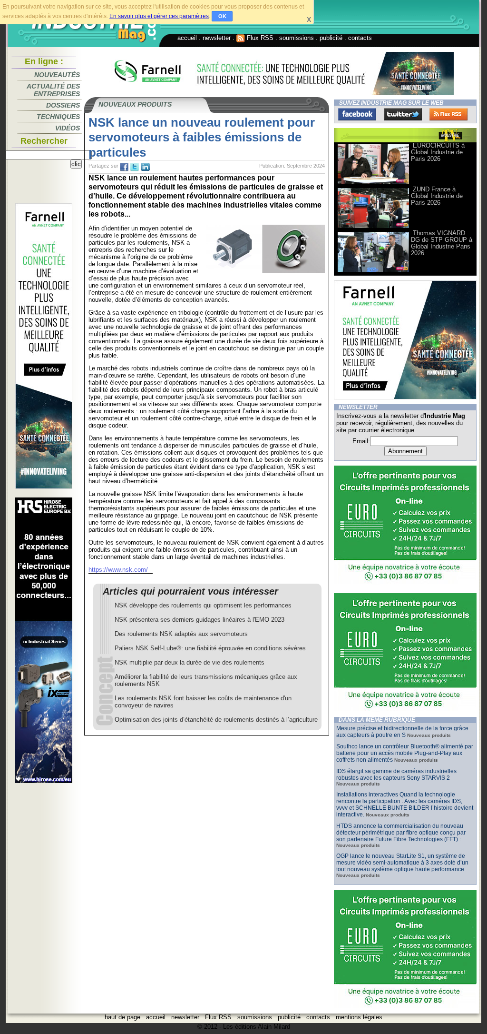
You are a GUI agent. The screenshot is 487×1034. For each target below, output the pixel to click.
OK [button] (222, 16)
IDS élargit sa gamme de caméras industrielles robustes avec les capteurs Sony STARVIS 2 (396, 774)
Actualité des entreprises (53, 90)
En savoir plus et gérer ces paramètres (159, 16)
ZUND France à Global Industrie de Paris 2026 (437, 196)
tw (134, 167)
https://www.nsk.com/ (118, 569)
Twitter (403, 114)
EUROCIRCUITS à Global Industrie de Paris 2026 (438, 152)
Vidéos (67, 128)
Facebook (357, 114)
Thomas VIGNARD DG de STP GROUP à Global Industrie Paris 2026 (441, 243)
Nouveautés (57, 75)
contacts (360, 37)
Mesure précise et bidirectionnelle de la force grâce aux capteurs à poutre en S (402, 731)
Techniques (58, 116)
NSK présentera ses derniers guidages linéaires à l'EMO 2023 (199, 619)
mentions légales (359, 1017)
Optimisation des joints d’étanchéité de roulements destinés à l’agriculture (216, 719)
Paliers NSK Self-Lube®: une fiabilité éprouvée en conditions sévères (210, 648)
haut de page (122, 1017)
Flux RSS (259, 37)
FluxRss (448, 114)
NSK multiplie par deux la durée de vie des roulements (189, 662)
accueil (187, 37)
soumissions (296, 37)
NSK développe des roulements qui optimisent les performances (203, 605)
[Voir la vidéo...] (373, 183)
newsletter (217, 37)
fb (124, 167)
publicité (331, 37)
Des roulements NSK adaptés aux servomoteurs (181, 633)
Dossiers (63, 105)
